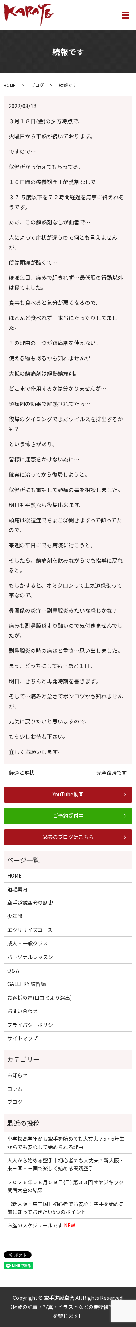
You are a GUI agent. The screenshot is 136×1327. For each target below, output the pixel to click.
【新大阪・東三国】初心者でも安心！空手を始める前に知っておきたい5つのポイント (65, 1207)
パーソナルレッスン (30, 957)
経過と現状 (21, 772)
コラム (14, 1088)
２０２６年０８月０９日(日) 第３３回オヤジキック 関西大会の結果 (65, 1186)
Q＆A (13, 970)
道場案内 (17, 889)
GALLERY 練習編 (26, 983)
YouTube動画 (68, 794)
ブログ (37, 85)
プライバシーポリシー (32, 1024)
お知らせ (17, 1075)
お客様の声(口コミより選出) (39, 997)
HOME (10, 85)
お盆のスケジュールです (41, 1225)
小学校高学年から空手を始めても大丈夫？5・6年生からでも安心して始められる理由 (65, 1142)
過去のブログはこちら (68, 837)
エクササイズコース (30, 929)
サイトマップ (22, 1038)
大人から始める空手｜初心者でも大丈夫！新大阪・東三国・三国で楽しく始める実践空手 (65, 1164)
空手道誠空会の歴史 (30, 902)
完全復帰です (111, 772)
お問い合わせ (22, 1011)
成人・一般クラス (27, 943)
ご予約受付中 (68, 815)
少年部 (14, 916)
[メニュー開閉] (125, 15)
